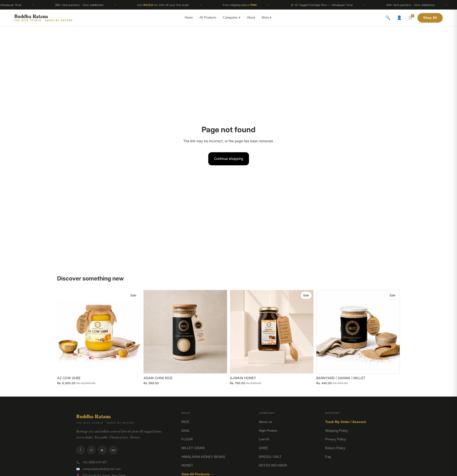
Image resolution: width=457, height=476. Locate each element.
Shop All (430, 18)
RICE (185, 422)
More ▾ (266, 17)
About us (265, 422)
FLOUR (187, 439)
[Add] (133, 366)
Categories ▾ (231, 17)
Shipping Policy (336, 430)
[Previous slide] (64, 331)
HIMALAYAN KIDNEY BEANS (203, 457)
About (251, 17)
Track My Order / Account (345, 422)
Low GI (264, 439)
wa (113, 450)
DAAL (185, 430)
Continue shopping (228, 159)
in (91, 450)
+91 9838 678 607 (94, 462)
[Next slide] (133, 331)
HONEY (187, 465)
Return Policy (335, 448)
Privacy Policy (335, 439)
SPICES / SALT (270, 457)
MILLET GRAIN (193, 448)
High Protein (268, 430)
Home (189, 17)
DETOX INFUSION (273, 465)
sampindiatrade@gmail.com (101, 469)
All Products (207, 17)
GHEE (263, 448)
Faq (328, 457)
